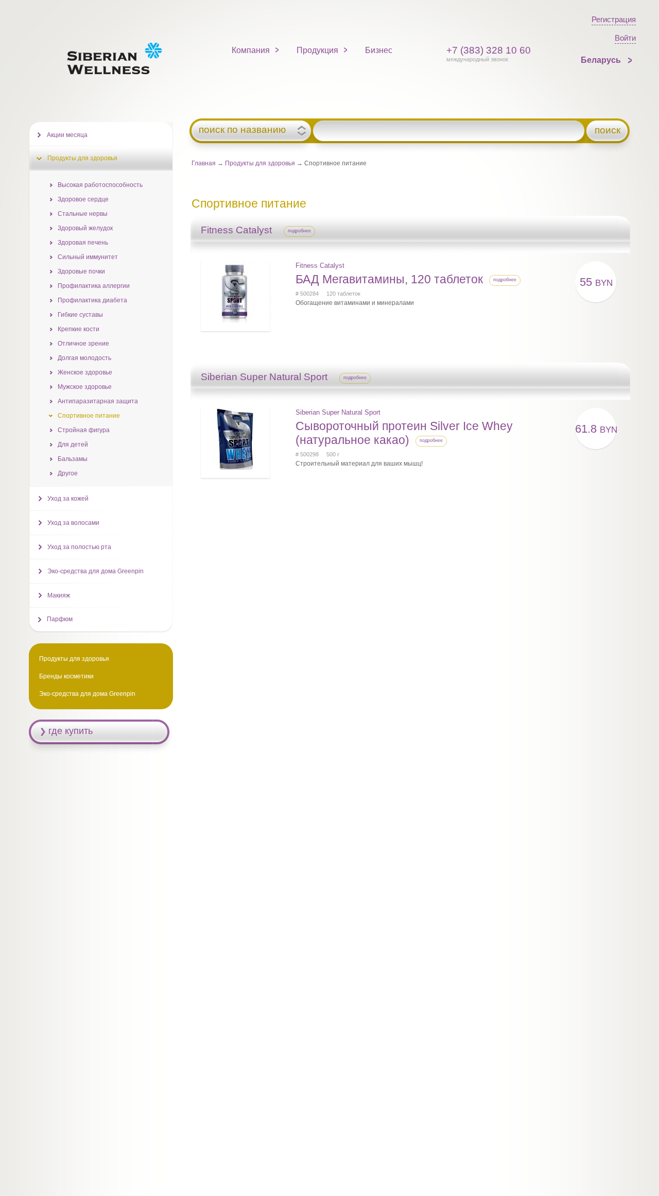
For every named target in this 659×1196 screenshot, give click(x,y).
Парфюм (60, 619)
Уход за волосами (73, 522)
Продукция (317, 50)
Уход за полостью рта (79, 547)
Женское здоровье (85, 372)
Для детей (73, 444)
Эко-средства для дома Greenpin (95, 571)
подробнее (299, 230)
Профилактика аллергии (94, 285)
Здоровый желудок (85, 228)
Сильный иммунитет (88, 257)
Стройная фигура (84, 430)
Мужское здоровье (85, 386)
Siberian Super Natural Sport (338, 412)
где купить (70, 731)
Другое (68, 473)
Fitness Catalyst (320, 265)
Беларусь (602, 60)
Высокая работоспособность (100, 185)
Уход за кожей (68, 498)
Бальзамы (73, 459)
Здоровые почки (81, 271)
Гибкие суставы (80, 314)
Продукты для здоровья (260, 163)
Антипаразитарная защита (98, 401)
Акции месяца (67, 135)
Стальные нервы (83, 213)
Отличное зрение (83, 343)
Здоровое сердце (83, 199)
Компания (251, 50)
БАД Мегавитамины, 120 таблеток (389, 279)
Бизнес (378, 50)
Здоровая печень (83, 242)
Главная (204, 163)
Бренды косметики (66, 676)
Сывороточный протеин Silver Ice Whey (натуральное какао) (404, 433)
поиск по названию (242, 130)
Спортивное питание (89, 415)
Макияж (58, 595)
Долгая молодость (84, 358)
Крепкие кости (78, 329)
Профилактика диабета (92, 300)
